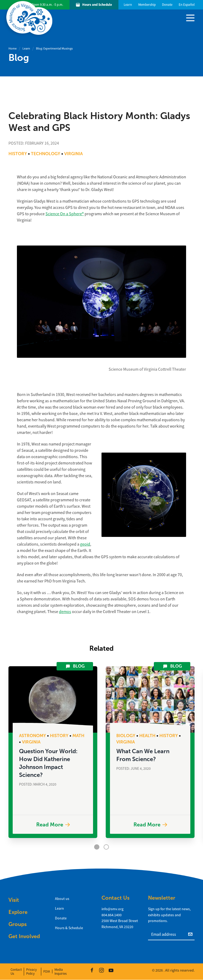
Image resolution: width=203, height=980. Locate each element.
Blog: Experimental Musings (54, 48)
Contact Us (16, 972)
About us (62, 898)
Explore (17, 912)
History (17, 153)
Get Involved (24, 936)
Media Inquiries (60, 972)
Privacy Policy (31, 972)
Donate (61, 918)
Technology (45, 153)
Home (12, 48)
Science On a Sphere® (64, 214)
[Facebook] (92, 970)
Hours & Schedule (69, 927)
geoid (85, 544)
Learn (26, 48)
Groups (17, 924)
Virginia (73, 153)
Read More (49, 824)
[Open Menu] (190, 17)
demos (65, 611)
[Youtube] (111, 970)
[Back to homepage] (30, 18)
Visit (13, 900)
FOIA (46, 971)
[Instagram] (101, 970)
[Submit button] (191, 934)
